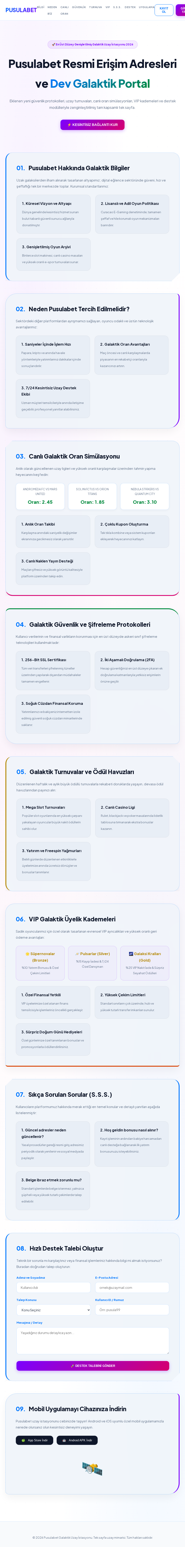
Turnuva (95, 7)
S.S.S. (117, 7)
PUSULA (21, 10)
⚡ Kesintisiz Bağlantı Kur (92, 125)
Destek (130, 7)
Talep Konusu (26, 1300)
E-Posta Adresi (106, 1277)
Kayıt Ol (164, 10)
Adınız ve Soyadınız (30, 1277)
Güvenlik (79, 7)
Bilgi (40, 7)
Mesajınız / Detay (29, 1322)
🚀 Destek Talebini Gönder (93, 1366)
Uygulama (147, 7)
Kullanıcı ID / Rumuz (109, 1300)
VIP (108, 7)
